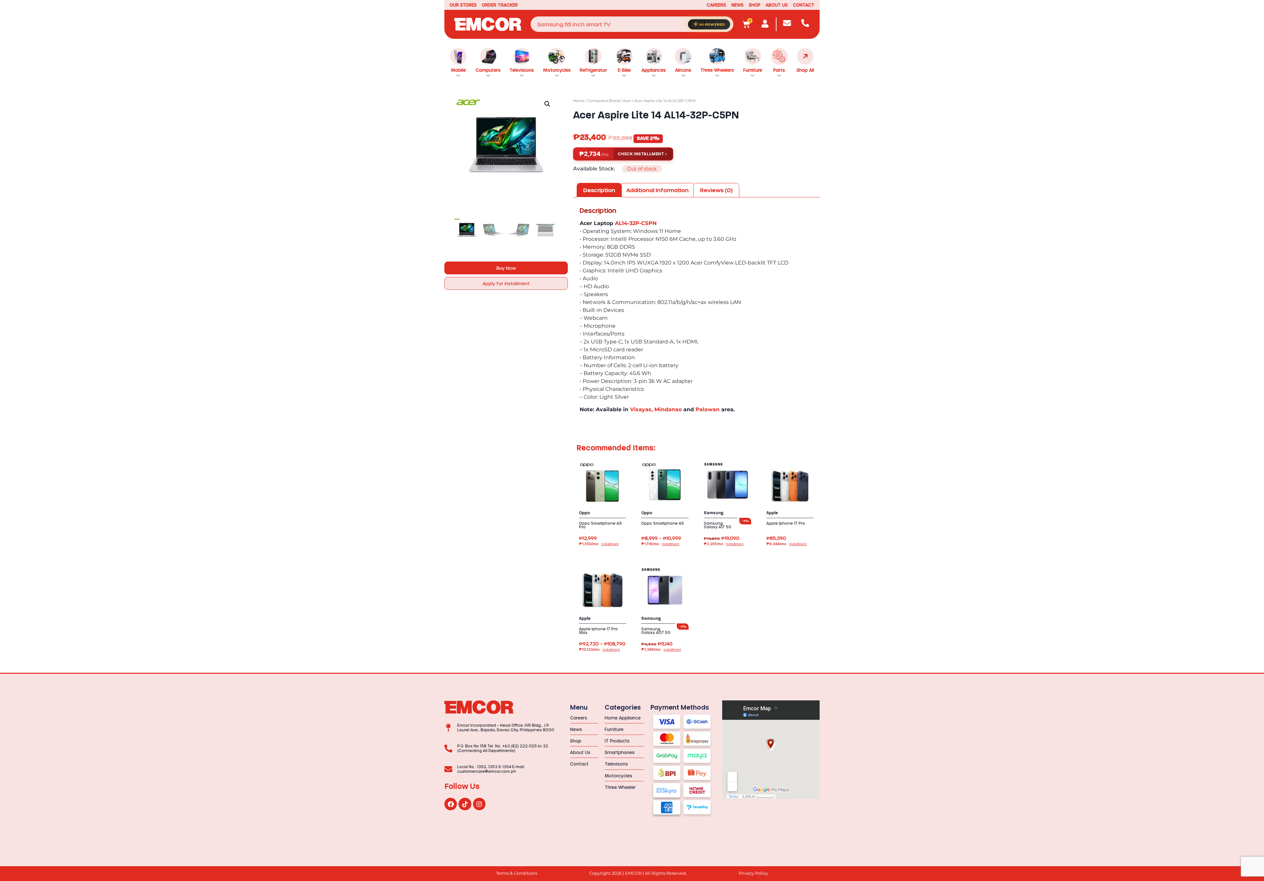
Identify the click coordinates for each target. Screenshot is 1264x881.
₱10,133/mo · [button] (599, 649)
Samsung (714, 513)
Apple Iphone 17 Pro (785, 523)
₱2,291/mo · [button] (724, 544)
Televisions (522, 69)
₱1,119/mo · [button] (660, 544)
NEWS (737, 4)
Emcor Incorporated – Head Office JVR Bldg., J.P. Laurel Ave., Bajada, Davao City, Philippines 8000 (505, 727)
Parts (779, 69)
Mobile (458, 69)
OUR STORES (463, 4)
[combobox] (632, 24)
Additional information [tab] (657, 190)
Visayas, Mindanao (656, 409)
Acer (627, 100)
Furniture (752, 69)
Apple (772, 513)
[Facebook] (450, 804)
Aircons (683, 69)
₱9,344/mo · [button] (786, 544)
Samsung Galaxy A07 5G (656, 631)
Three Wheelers (717, 69)
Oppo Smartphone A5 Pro (600, 525)
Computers (488, 69)
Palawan (708, 409)
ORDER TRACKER (500, 4)
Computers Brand (603, 100)
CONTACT (803, 4)
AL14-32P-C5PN (636, 223)
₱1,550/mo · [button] (599, 544)
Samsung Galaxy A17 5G (717, 525)
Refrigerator (593, 69)
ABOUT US (777, 4)
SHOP (754, 4)
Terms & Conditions (516, 873)
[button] (547, 104)
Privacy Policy (753, 873)
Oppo (584, 513)
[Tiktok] (465, 804)
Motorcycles (557, 69)
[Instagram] (479, 804)
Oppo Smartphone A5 (662, 523)
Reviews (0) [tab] (716, 190)
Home (579, 100)
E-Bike (624, 69)
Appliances (654, 69)
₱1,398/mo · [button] (661, 649)
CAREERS (716, 4)
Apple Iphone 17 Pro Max (598, 631)
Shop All (805, 69)
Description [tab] (599, 190)
